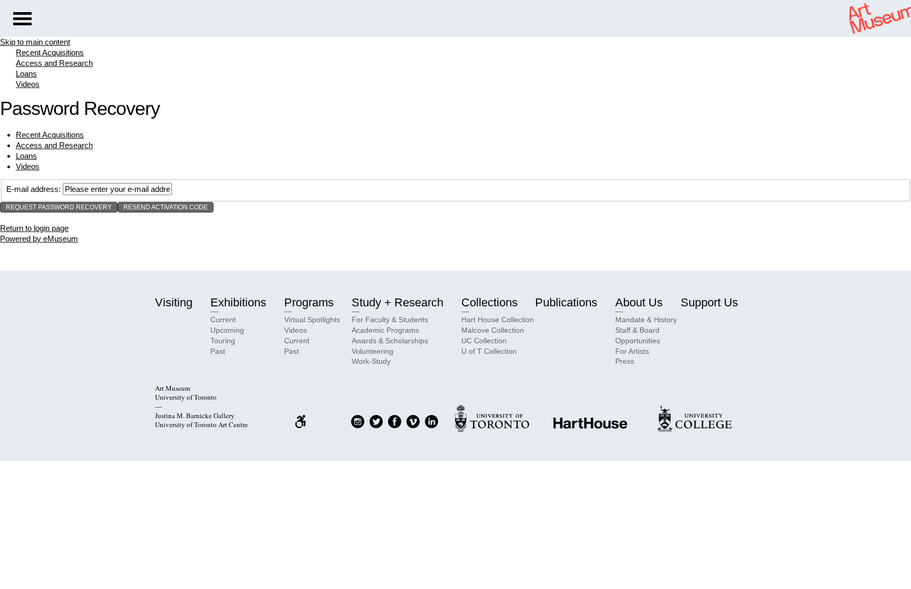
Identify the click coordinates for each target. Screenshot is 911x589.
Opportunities (637, 340)
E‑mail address (32, 189)
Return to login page (34, 228)
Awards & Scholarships (390, 340)
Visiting (173, 302)
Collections (489, 302)
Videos (28, 84)
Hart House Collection (497, 319)
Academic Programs (385, 330)
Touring (222, 340)
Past (217, 351)
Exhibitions (238, 302)
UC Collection (484, 340)
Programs (309, 302)
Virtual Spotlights (312, 319)
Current (223, 319)
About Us (639, 302)
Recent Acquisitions (50, 52)
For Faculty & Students (390, 319)
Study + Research (397, 302)
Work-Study (371, 361)
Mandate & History (646, 319)
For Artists (632, 351)
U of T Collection (489, 351)
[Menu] (22, 20)
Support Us (709, 302)
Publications (566, 302)
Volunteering (372, 351)
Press (624, 361)
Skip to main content (35, 41)
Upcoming (227, 330)
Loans (26, 73)
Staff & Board (637, 330)
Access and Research (54, 63)
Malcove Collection (492, 330)
